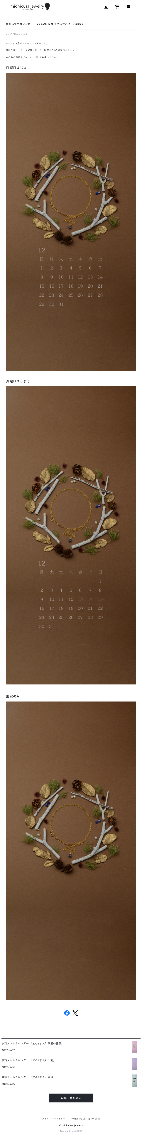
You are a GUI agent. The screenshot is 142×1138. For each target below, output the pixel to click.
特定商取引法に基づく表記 (86, 1118)
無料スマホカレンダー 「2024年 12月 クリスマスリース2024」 (46, 24)
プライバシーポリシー (54, 1118)
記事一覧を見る (71, 1098)
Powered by (67, 1131)
